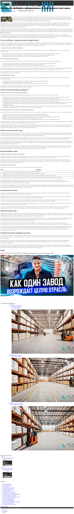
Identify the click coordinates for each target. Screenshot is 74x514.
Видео (4, 512)
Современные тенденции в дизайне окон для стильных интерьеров (16, 404)
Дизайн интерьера (7, 490)
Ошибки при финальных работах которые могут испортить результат (7, 469)
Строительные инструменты (9, 487)
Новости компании (7, 484)
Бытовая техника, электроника (9, 11)
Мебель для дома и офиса (8, 499)
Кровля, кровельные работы (9, 498)
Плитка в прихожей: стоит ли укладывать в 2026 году (7, 458)
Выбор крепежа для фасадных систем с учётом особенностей (16, 356)
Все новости (5, 511)
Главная (4, 18)
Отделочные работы (7, 485)
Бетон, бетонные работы (8, 503)
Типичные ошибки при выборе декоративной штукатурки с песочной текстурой (16, 306)
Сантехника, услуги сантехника (9, 493)
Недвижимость (6, 486)
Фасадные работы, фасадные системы (11, 496)
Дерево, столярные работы (9, 500)
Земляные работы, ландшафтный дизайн (11, 494)
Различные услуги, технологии (9, 504)
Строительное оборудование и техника (11, 501)
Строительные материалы (8, 489)
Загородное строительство (9, 491)
